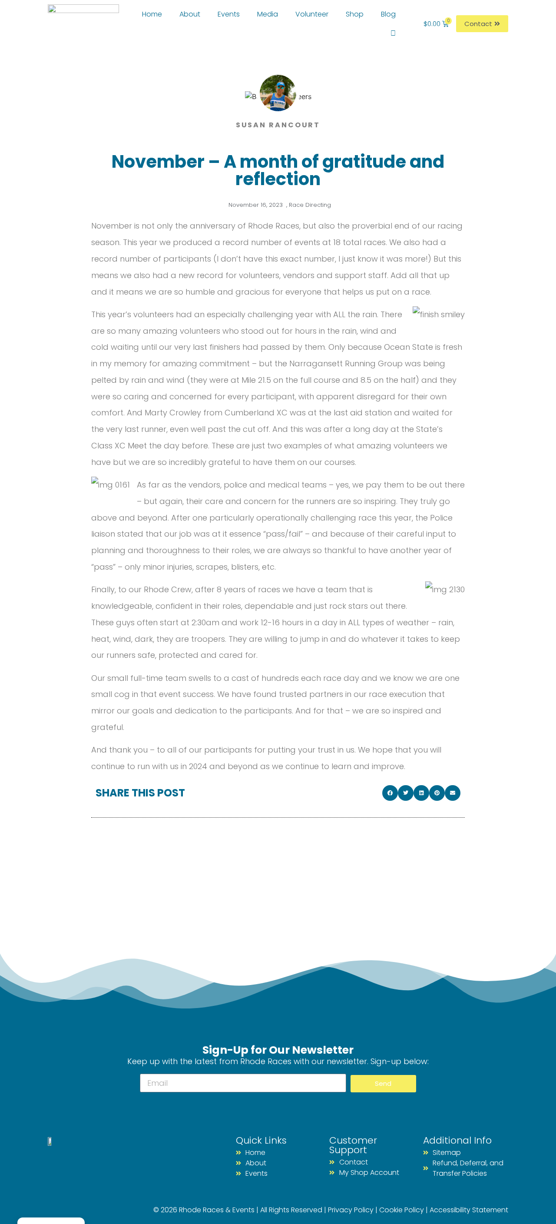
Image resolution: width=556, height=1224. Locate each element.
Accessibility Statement (469, 1210)
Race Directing (310, 205)
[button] (390, 793)
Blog (388, 14)
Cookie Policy (401, 1210)
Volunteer (311, 14)
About (189, 14)
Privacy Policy (351, 1210)
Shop (355, 14)
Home (152, 14)
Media (267, 14)
